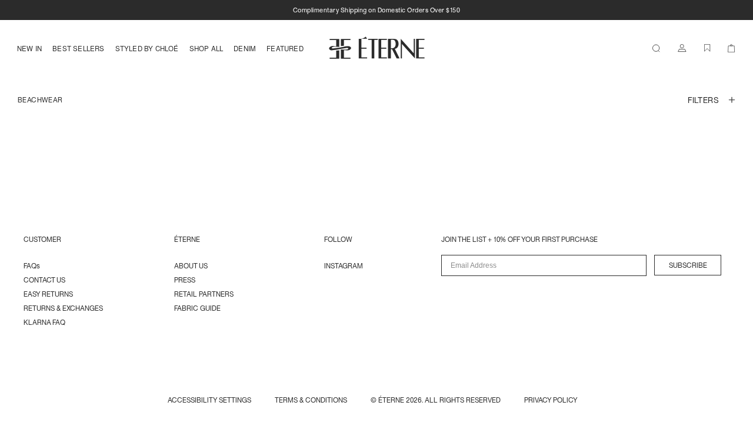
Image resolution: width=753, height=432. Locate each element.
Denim (245, 48)
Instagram (343, 265)
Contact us (44, 279)
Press (184, 279)
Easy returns (48, 294)
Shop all (206, 48)
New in (29, 48)
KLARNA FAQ (44, 322)
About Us (191, 265)
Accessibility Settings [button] (209, 400)
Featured (285, 48)
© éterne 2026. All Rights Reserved (436, 400)
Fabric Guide (197, 308)
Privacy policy (551, 400)
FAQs (32, 265)
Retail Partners (204, 294)
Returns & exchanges (63, 308)
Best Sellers (78, 48)
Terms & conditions (311, 400)
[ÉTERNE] (376, 47)
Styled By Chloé (147, 48)
